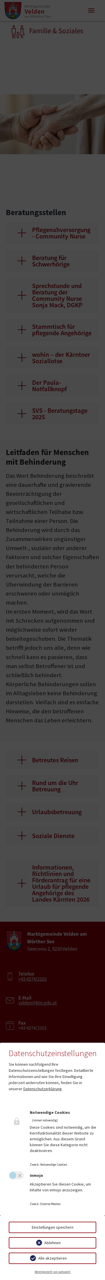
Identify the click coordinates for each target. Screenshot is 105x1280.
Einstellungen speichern (53, 1227)
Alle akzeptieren (52, 1258)
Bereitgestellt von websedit (53, 1272)
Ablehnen (52, 1242)
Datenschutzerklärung (42, 1088)
